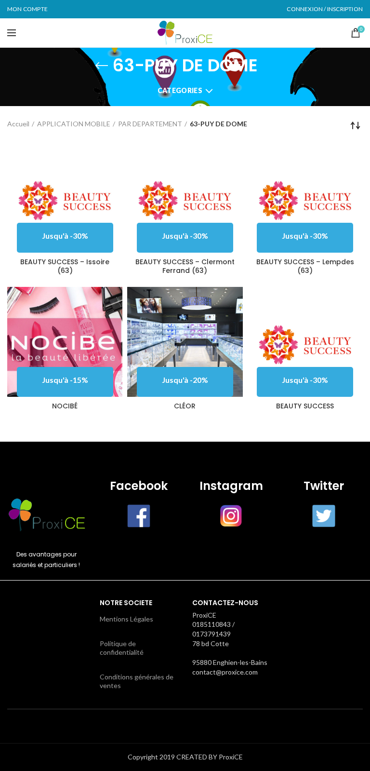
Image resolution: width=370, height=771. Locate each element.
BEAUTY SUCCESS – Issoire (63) (64, 266)
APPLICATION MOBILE (73, 124)
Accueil (18, 124)
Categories (180, 90)
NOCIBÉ (65, 406)
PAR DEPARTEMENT (150, 124)
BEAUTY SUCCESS (305, 406)
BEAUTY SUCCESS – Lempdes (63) (305, 266)
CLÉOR (185, 406)
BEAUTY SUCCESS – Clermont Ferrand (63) (185, 266)
